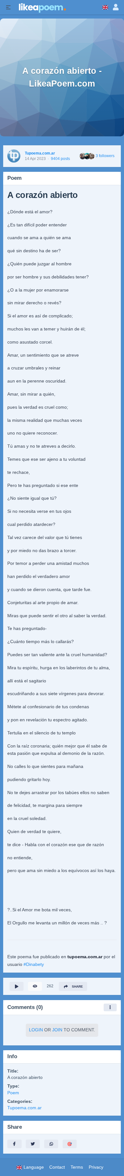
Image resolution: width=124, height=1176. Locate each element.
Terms (77, 1167)
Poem (13, 1092)
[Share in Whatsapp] (51, 1144)
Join (57, 1030)
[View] (35, 986)
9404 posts (60, 158)
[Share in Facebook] (14, 1144)
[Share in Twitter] (33, 1144)
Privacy (96, 1167)
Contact (57, 1167)
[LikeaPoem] (42, 7)
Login (36, 1030)
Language (33, 1167)
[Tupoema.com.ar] (13, 156)
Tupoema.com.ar (40, 153)
